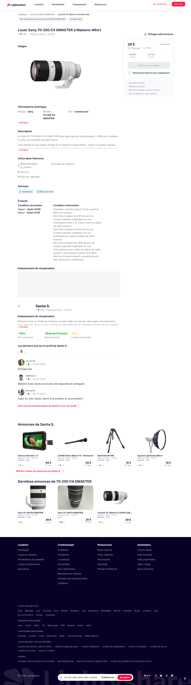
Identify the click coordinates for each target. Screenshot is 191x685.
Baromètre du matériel (69, 573)
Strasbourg (93, 610)
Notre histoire (105, 550)
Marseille (29, 610)
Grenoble (127, 610)
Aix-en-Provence (25, 615)
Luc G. (60, 517)
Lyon (38, 610)
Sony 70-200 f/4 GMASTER (42, 14)
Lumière (32, 636)
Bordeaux (74, 610)
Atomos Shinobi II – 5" (28, 455)
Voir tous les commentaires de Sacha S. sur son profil (47, 405)
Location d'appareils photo (66, 646)
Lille (83, 610)
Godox (80, 625)
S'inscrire (178, 4)
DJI (43, 625)
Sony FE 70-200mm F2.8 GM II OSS (114, 512)
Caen (156, 610)
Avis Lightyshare (66, 569)
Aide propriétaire (146, 559)
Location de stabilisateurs (113, 646)
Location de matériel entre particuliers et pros (130, 661)
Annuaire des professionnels (72, 578)
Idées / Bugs (143, 564)
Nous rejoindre (105, 554)
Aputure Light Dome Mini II (149, 455)
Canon (28, 625)
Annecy (39, 615)
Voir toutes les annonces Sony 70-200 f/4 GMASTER (42, 19)
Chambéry (50, 615)
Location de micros (158, 646)
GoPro (89, 625)
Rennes (117, 610)
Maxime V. (24, 517)
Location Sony (76, 19)
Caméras (22, 636)
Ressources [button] (101, 4)
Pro (28, 460)
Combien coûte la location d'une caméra (36, 661)
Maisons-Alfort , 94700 (27, 458)
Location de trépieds (137, 646)
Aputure (71, 625)
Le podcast (63, 559)
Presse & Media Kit (107, 569)
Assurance (23, 569)
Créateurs (63, 583)
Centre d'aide (144, 550)
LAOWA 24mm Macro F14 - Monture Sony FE (78, 455)
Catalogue (22, 14)
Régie (62, 636)
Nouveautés (104, 559)
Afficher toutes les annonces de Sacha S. (38, 471)
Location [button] (39, 4)
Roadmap (103, 564)
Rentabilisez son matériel (31, 559)
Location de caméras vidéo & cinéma (35, 646)
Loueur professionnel (29, 564)
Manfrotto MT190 (106, 455)
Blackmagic (53, 625)
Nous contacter (145, 569)
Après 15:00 (34, 209)
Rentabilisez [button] (58, 4)
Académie (63, 550)
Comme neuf (81, 111)
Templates (63, 554)
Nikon (36, 625)
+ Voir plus (23, 122)
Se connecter (160, 4)
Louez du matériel (27, 554)
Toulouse (47, 610)
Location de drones (27, 650)
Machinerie (52, 636)
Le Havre (147, 610)
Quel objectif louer (65, 661)
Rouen (137, 610)
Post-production (74, 636)
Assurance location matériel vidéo (92, 661)
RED (63, 625)
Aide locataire (144, 554)
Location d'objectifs (90, 646)
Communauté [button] (79, 4)
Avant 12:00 (33, 212)
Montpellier (106, 610)
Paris (20, 610)
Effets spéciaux (92, 636)
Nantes (64, 610)
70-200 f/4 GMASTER (49, 117)
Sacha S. (43, 306)
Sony (30, 111)
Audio (41, 636)
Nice (56, 610)
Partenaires (64, 564)
